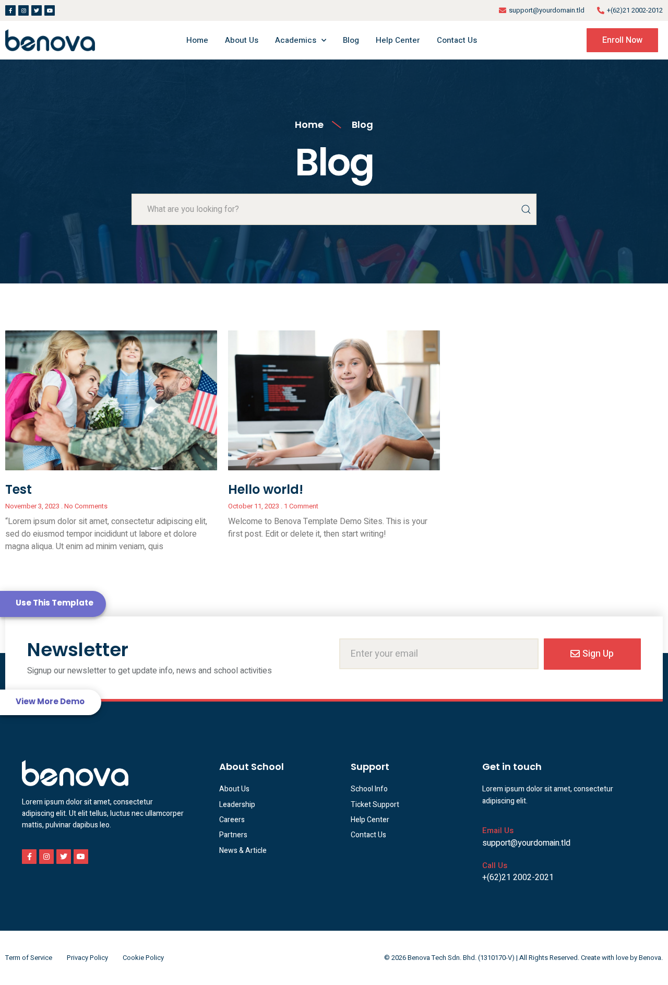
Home (197, 40)
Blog (351, 40)
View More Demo (50, 701)
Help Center (398, 40)
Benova (650, 958)
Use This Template (54, 602)
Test (18, 489)
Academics (295, 40)
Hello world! (265, 489)
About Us (241, 40)
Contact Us (457, 40)
